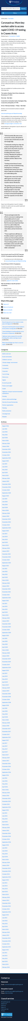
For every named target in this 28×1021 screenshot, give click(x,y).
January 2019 (5, 690)
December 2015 (6, 798)
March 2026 (5, 440)
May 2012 (5, 923)
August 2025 (5, 461)
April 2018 (5, 717)
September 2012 (6, 912)
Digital (4, 380)
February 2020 (6, 653)
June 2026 (4, 431)
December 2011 (6, 938)
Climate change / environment (9, 362)
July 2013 (4, 882)
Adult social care (6, 353)
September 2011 (6, 947)
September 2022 (6, 562)
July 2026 (4, 429)
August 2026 (5, 426)
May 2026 (5, 434)
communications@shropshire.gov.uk (13, 984)
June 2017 (4, 746)
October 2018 (6, 699)
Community (5, 365)
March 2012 (5, 929)
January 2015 (5, 830)
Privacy (3, 1010)
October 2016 (6, 769)
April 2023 (5, 542)
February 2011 (6, 967)
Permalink (11, 18)
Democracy (5, 377)
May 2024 (5, 504)
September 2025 (6, 458)
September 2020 (6, 632)
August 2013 (5, 880)
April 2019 (5, 682)
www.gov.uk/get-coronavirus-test (13, 123)
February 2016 (6, 792)
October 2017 (6, 734)
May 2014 (5, 853)
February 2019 (6, 688)
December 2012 (6, 903)
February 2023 (6, 548)
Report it (3, 1007)
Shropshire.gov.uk (5, 1001)
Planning (4, 408)
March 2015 (5, 824)
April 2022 (5, 577)
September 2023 (6, 527)
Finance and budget (7, 385)
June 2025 (4, 466)
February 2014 (6, 862)
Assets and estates (7, 356)
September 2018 (6, 702)
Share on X (6, 304)
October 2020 (6, 629)
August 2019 (5, 670)
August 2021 (5, 600)
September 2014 (6, 842)
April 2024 (5, 507)
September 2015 (6, 807)
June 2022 (4, 571)
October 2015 (6, 804)
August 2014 (5, 845)
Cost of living (5, 374)
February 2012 (6, 932)
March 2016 (5, 789)
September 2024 (6, 493)
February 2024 (6, 513)
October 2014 (6, 839)
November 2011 (6, 941)
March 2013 (5, 894)
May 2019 (5, 679)
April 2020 (5, 647)
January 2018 (5, 725)
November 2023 (6, 522)
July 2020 (4, 638)
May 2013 (5, 888)
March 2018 (5, 720)
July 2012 (4, 917)
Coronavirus (12, 36)
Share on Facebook (8, 307)
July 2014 (4, 848)
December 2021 (6, 589)
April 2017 (5, 752)
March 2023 (5, 545)
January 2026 (5, 446)
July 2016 (4, 778)
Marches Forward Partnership (10, 402)
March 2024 (5, 510)
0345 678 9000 (9, 993)
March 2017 (5, 754)
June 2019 (4, 676)
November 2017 (6, 731)
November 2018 (6, 696)
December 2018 (6, 693)
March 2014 (5, 859)
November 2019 (6, 661)
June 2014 (4, 850)
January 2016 (5, 795)
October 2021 (6, 594)
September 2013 (6, 877)
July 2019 (4, 673)
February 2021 (6, 618)
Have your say (4, 1009)
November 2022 (6, 557)
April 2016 (5, 786)
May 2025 (5, 469)
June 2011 (4, 955)
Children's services (7, 359)
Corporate (5, 371)
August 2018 (5, 705)
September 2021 (6, 597)
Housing (4, 396)
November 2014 (6, 836)
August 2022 (5, 565)
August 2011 (5, 949)
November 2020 (6, 626)
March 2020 (5, 650)
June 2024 (4, 501)
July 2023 (4, 533)
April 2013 (5, 891)
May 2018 (5, 714)
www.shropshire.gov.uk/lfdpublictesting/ (11, 113)
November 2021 (6, 591)
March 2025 (5, 475)
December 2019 (6, 658)
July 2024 (4, 498)
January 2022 (5, 586)
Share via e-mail (7, 312)
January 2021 (5, 621)
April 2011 (5, 961)
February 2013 (6, 897)
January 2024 (5, 516)
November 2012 (6, 906)
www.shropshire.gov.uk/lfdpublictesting (15, 261)
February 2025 (6, 478)
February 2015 (6, 827)
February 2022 (6, 583)
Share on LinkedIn (7, 310)
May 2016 (5, 784)
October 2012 (6, 909)
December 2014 (6, 833)
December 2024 (6, 484)
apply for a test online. (12, 280)
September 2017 (6, 737)
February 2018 (6, 722)
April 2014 (5, 856)
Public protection (6, 410)
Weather (4, 416)
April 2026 (5, 437)
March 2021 (5, 615)
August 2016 (5, 775)
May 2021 (5, 609)
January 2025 (5, 481)
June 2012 (4, 920)
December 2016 (6, 763)
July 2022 (4, 568)
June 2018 (4, 711)
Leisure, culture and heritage (9, 399)
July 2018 (4, 708)
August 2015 (5, 810)
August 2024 (5, 495)
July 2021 (4, 603)
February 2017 (6, 757)
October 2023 (6, 525)
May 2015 (5, 818)
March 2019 (5, 685)
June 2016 (4, 781)
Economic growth (6, 383)
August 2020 (5, 635)
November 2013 (6, 871)
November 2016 (6, 766)
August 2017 (5, 740)
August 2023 (5, 530)
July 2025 (4, 463)
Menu (15, 13)
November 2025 (6, 452)
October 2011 (6, 944)
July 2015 (4, 813)
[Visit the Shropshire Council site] (6, 1014)
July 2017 (4, 743)
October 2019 (6, 664)
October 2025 (6, 455)
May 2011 (5, 958)
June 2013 (4, 885)
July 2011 (4, 952)
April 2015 (5, 821)
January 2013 (5, 900)
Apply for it (4, 1003)
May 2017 (5, 749)
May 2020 (5, 644)
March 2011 (5, 964)
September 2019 (6, 667)
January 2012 (5, 935)
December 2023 (6, 519)
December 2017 (6, 728)
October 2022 (6, 559)
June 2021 (4, 606)
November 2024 (6, 487)
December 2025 (6, 449)
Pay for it (3, 1005)
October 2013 (6, 874)
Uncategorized (6, 413)
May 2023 (5, 539)
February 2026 (6, 443)
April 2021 (5, 612)
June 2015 (4, 816)
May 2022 (5, 574)
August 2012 (5, 914)
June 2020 (4, 641)
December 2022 (6, 554)
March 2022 (5, 580)
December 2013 (6, 868)
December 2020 (6, 624)
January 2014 (5, 865)
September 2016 (6, 772)
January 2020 (5, 656)
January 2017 (5, 760)
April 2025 (5, 472)
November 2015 (6, 801)
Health (18, 36)
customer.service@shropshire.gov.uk (13, 991)
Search (23, 8)
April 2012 (5, 926)
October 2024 (6, 490)
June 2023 (4, 536)
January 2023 (5, 551)
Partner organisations (7, 405)
